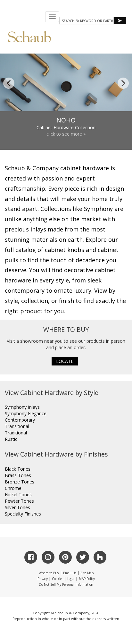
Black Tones (17, 469)
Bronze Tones (19, 482)
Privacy (42, 578)
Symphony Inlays (22, 407)
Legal (71, 578)
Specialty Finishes (23, 514)
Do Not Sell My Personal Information (66, 584)
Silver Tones (17, 507)
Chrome (13, 488)
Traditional (16, 433)
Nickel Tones (18, 494)
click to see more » (66, 134)
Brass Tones (18, 475)
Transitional (17, 426)
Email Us (69, 573)
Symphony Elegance (25, 413)
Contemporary (20, 420)
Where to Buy (49, 573)
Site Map (87, 573)
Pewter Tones (19, 501)
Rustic (11, 439)
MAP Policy (87, 578)
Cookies (57, 578)
